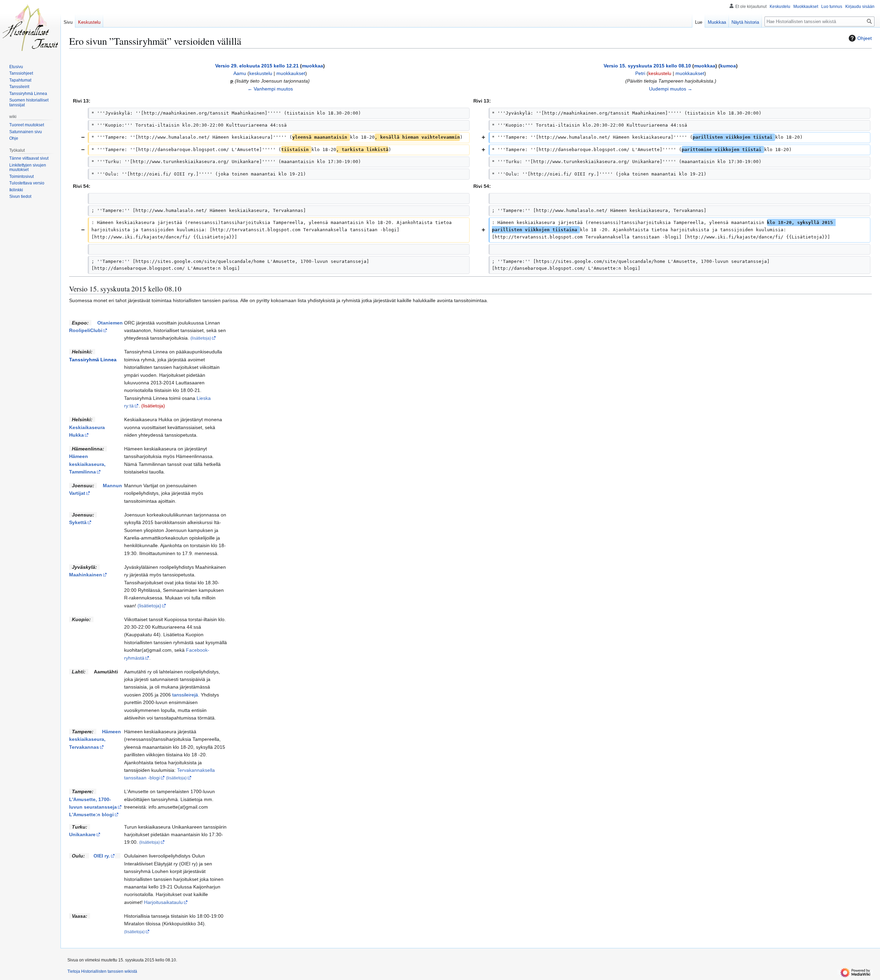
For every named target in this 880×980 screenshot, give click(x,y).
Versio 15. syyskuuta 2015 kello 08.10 (647, 65)
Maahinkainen (85, 574)
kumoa (728, 65)
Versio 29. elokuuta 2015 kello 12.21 (257, 65)
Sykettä (78, 522)
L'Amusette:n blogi (91, 814)
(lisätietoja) (153, 405)
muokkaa (312, 65)
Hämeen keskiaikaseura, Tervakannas (95, 739)
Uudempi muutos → (670, 89)
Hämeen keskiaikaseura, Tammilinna (87, 464)
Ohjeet (864, 38)
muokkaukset (290, 73)
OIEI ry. (102, 856)
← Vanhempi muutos (270, 89)
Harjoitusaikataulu (163, 902)
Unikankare (82, 834)
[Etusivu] (30, 27)
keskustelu (260, 73)
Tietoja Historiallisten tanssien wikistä (102, 971)
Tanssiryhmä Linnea (93, 359)
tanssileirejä (185, 694)
